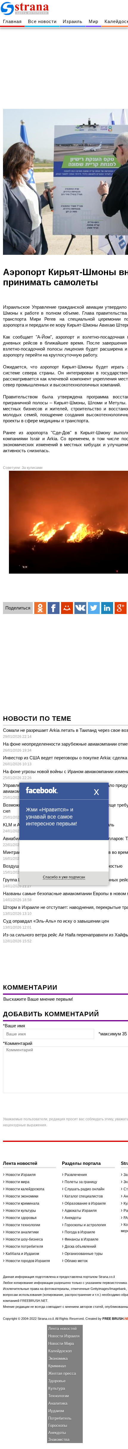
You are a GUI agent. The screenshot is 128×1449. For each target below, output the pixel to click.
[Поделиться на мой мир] (67, 608)
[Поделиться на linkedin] (107, 608)
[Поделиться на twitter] (94, 608)
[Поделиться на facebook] (54, 608)
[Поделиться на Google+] (121, 608)
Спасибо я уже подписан (64, 877)
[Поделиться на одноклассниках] (40, 608)
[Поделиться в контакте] (80, 608)
